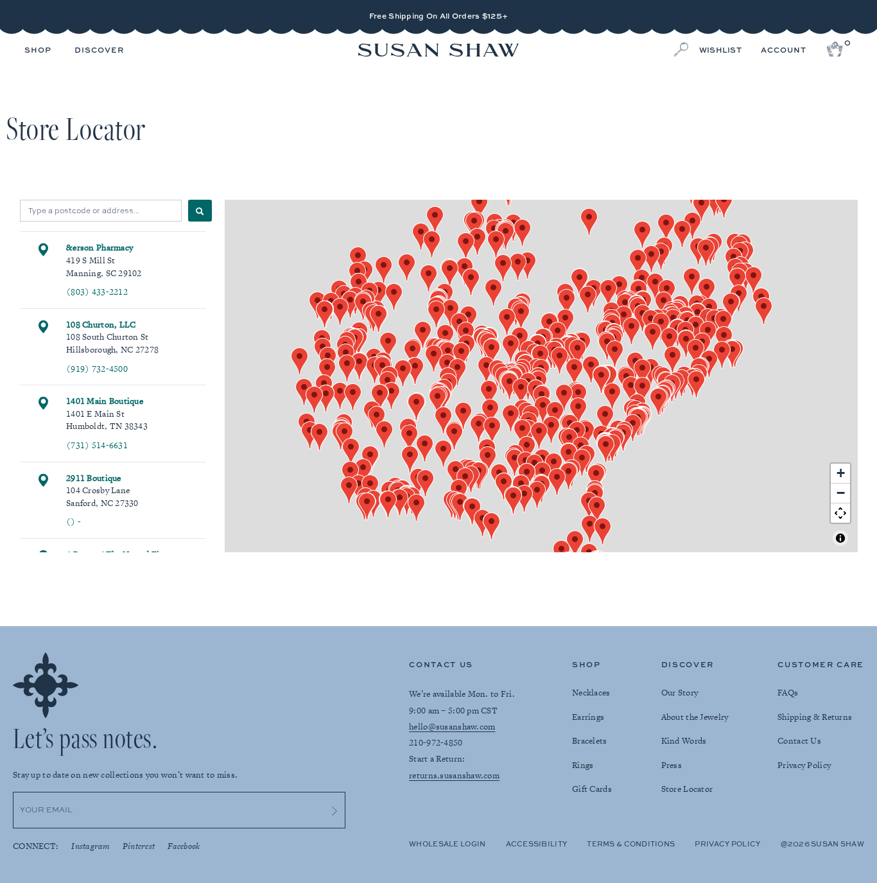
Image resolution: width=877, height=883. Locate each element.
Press (671, 765)
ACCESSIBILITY (537, 843)
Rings (582, 765)
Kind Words (684, 741)
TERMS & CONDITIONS (631, 843)
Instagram (90, 846)
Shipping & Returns (814, 717)
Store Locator (687, 789)
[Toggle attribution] (840, 538)
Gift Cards (592, 789)
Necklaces (591, 692)
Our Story (680, 692)
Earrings (588, 717)
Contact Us (799, 741)
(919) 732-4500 (97, 369)
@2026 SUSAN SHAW (822, 843)
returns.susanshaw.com (454, 775)
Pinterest (139, 846)
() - (73, 522)
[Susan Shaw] (438, 51)
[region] (541, 376)
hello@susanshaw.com (452, 727)
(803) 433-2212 (97, 292)
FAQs (787, 692)
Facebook (184, 846)
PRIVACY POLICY (727, 843)
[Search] (200, 211)
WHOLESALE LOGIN (447, 843)
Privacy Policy (804, 765)
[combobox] (101, 211)
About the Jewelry (695, 717)
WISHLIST (720, 50)
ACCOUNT (783, 50)
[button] (37, 50)
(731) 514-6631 (97, 445)
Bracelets (589, 741)
